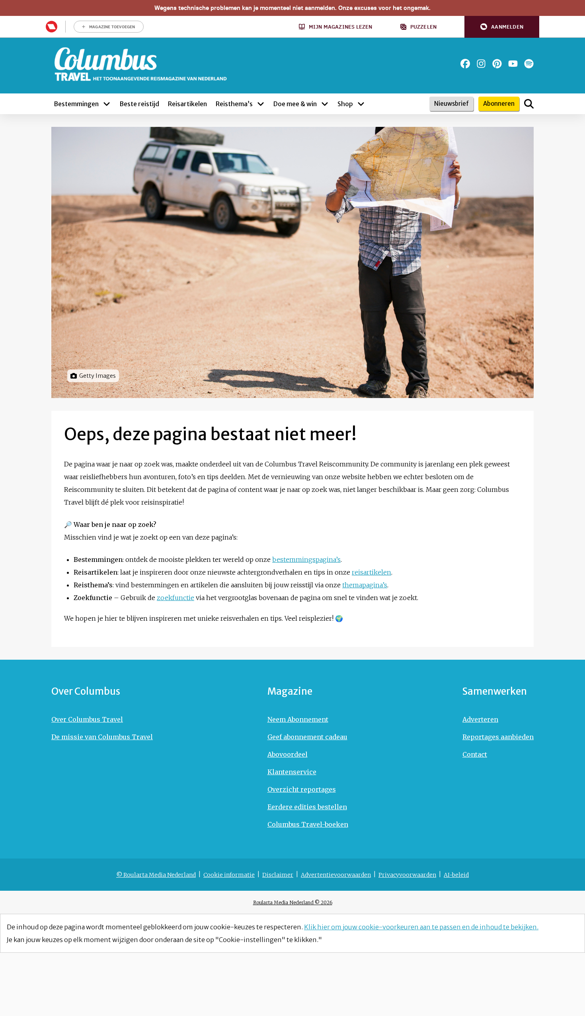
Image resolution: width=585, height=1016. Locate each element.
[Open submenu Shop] (361, 103)
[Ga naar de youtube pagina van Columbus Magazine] (513, 63)
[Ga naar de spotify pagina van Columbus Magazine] (529, 63)
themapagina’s (364, 585)
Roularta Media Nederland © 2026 (292, 902)
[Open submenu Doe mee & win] (325, 103)
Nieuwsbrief (451, 103)
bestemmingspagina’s (306, 559)
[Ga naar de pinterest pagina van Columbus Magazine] (497, 63)
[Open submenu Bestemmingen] (107, 103)
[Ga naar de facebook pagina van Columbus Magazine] (465, 63)
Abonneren (499, 103)
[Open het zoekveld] (529, 104)
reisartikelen (371, 572)
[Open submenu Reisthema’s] (261, 103)
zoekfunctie (175, 598)
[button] (501, 27)
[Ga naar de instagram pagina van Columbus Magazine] (481, 63)
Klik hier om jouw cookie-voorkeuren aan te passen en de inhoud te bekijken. (421, 927)
